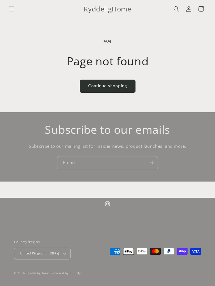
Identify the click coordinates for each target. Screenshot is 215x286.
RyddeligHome (38, 273)
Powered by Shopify (66, 273)
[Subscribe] (151, 162)
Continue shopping (107, 86)
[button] (12, 9)
